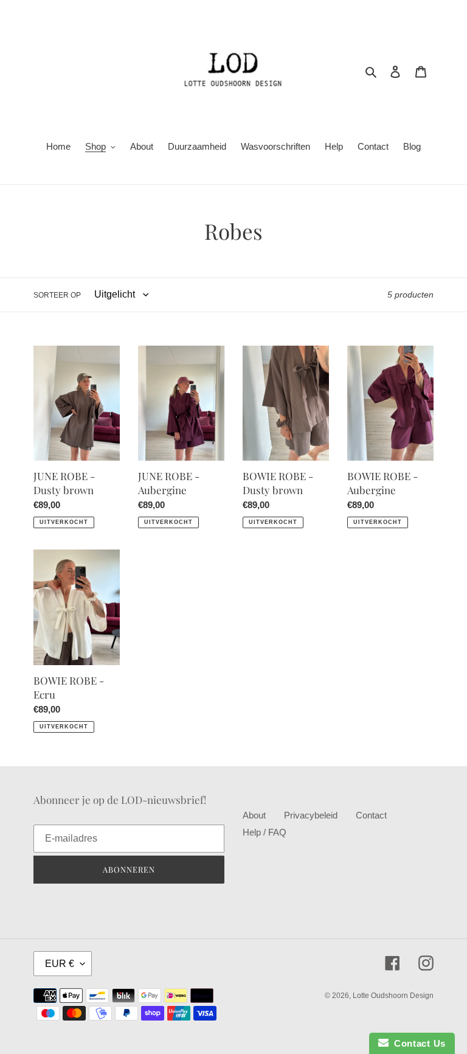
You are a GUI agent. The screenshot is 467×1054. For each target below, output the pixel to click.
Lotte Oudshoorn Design (393, 995)
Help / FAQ (264, 832)
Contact (371, 815)
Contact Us (417, 1043)
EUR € (59, 963)
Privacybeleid (310, 815)
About (254, 815)
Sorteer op (57, 295)
